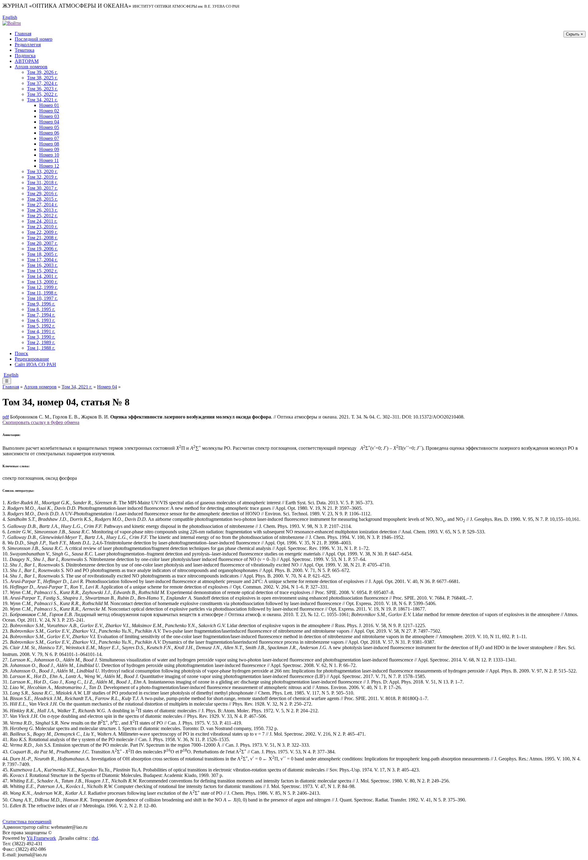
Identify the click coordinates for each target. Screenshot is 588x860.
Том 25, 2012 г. (42, 215)
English (9, 17)
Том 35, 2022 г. (42, 94)
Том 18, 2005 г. (42, 254)
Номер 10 (49, 154)
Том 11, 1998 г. (42, 292)
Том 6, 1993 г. (41, 320)
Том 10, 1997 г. (42, 298)
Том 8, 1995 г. (41, 309)
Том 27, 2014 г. (42, 204)
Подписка (25, 55)
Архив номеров (31, 66)
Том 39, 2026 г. (42, 72)
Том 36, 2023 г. (42, 88)
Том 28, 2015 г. (42, 199)
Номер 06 (49, 132)
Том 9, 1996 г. (41, 303)
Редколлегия (28, 44)
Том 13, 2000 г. (42, 281)
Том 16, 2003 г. (42, 265)
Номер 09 (49, 149)
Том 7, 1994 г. (41, 314)
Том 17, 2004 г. (42, 259)
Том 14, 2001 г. (42, 276)
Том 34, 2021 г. (42, 99)
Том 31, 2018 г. (42, 182)
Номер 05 (49, 127)
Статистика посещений (26, 821)
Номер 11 (49, 160)
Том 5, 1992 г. (41, 325)
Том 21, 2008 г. (42, 237)
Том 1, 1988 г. (41, 347)
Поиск (21, 353)
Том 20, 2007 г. (42, 243)
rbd (95, 838)
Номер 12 (49, 166)
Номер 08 (49, 143)
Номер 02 (49, 110)
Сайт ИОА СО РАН (35, 364)
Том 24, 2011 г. (42, 221)
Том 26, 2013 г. (42, 210)
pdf (5, 416)
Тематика (24, 50)
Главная (23, 33)
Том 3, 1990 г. (41, 336)
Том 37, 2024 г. (42, 83)
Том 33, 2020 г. (42, 171)
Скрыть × (574, 34)
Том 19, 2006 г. (42, 248)
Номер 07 (49, 138)
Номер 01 (49, 105)
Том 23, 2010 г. (42, 226)
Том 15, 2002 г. (42, 270)
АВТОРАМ (27, 61)
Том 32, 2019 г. (42, 177)
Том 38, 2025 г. (42, 77)
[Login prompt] (11, 22)
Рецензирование (32, 359)
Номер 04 (49, 121)
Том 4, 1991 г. (41, 331)
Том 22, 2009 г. (42, 232)
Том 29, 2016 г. (42, 193)
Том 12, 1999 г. (42, 287)
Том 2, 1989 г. (41, 342)
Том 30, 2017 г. (42, 188)
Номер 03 (49, 116)
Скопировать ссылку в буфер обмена (40, 422)
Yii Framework (41, 838)
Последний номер (33, 39)
